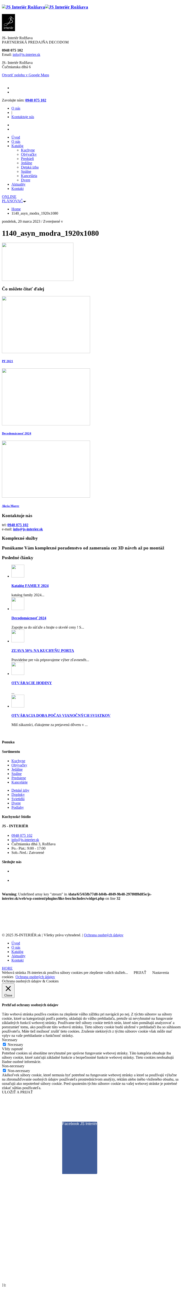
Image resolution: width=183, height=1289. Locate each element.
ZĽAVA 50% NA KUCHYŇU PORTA (42, 651)
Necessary (15, 1045)
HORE (7, 968)
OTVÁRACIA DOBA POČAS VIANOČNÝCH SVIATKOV (61, 715)
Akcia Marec (10, 506)
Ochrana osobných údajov (103, 935)
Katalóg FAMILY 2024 (30, 586)
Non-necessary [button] (13, 1066)
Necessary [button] (9, 1040)
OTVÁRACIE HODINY (31, 683)
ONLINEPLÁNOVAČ (12, 199)
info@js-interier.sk (26, 55)
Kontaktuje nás (22, 117)
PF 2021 (7, 361)
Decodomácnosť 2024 (16, 433)
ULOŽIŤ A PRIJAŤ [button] (17, 1092)
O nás (15, 108)
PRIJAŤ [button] (140, 973)
